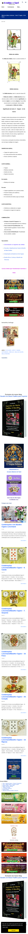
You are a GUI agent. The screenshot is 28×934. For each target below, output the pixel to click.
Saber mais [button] (5, 927)
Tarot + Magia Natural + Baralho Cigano (11, 784)
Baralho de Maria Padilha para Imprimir (13, 396)
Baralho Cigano (6, 789)
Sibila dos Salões (19, 352)
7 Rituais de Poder (6, 787)
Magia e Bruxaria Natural (8, 786)
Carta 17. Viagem (16, 350)
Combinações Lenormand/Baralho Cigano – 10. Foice (14, 654)
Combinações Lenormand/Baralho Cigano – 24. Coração (14, 697)
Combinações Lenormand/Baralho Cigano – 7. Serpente (13, 611)
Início (3, 7)
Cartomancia (11, 7)
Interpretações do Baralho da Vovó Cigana (14, 253)
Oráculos (11, 352)
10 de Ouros (8, 350)
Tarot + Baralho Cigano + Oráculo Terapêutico (12, 783)
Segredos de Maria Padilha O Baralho (10, 790)
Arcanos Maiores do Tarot (14, 472)
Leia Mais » (23, 540)
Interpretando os (14, 469)
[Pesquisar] (22, 2)
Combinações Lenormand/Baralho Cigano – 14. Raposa (14, 740)
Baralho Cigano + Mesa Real (8, 785)
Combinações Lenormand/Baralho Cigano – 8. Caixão (13, 568)
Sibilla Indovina (6, 353)
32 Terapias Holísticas (7, 788)
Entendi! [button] (13, 930)
